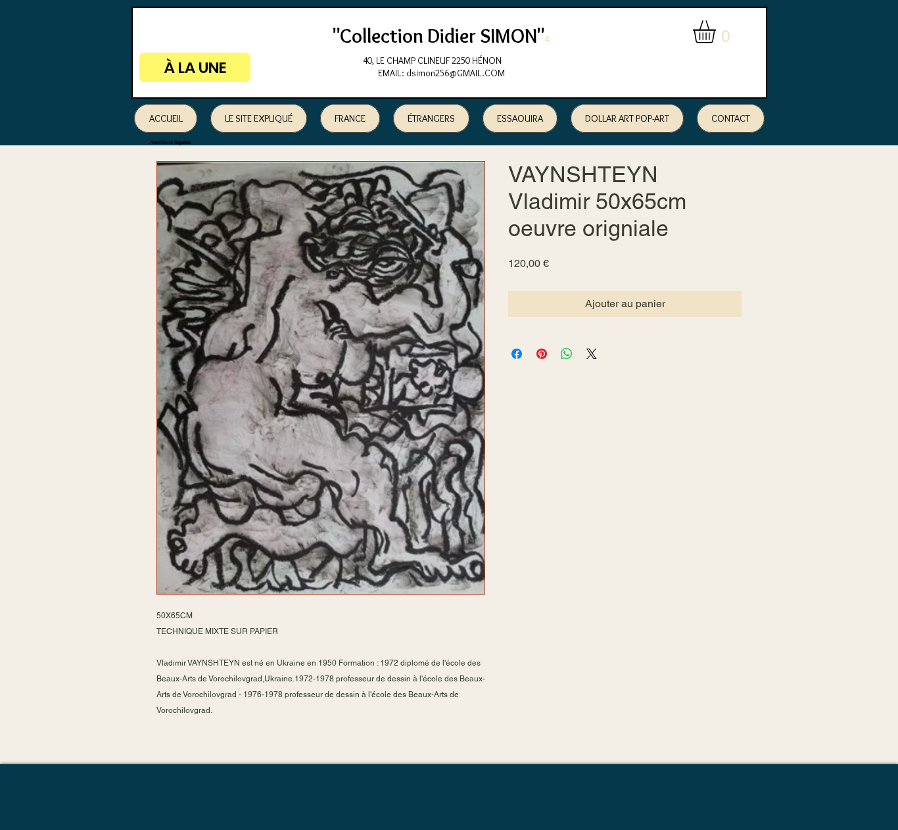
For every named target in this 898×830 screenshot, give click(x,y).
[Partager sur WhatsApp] (567, 354)
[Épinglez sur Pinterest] (542, 354)
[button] (717, 31)
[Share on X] (592, 354)
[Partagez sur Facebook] (517, 354)
